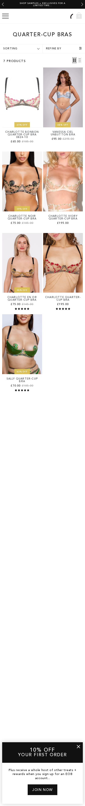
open (5, 16)
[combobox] (71, 16)
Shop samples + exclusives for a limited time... (42, 4)
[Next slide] (82, 4)
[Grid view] (74, 60)
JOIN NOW (42, 790)
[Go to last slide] (3, 4)
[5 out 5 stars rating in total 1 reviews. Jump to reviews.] (22, 309)
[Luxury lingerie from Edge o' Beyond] (42, 16)
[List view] (80, 60)
